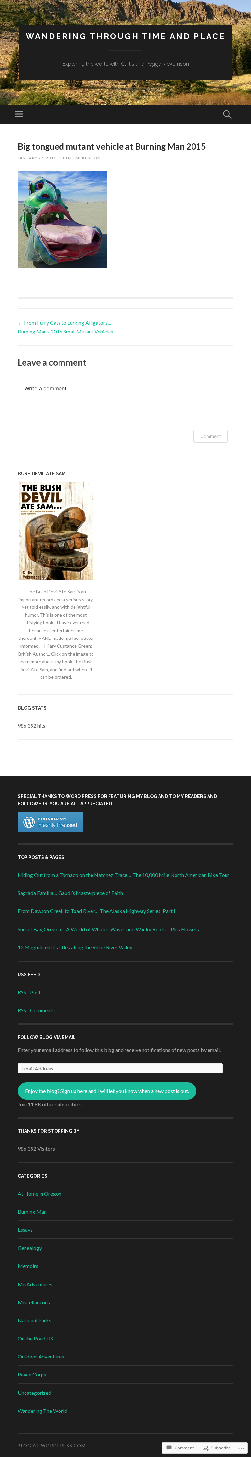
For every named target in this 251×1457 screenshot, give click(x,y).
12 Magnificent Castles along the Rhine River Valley (75, 947)
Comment (210, 436)
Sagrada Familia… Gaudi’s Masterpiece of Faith (70, 893)
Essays (25, 1229)
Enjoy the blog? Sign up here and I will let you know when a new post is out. (107, 1091)
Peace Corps (32, 1374)
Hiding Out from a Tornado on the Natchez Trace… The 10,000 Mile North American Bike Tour (123, 875)
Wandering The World (42, 1411)
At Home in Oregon (39, 1193)
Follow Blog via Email (47, 1037)
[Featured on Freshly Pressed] (50, 830)
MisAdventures (35, 1284)
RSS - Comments (36, 1010)
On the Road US (35, 1338)
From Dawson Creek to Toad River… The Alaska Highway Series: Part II (97, 911)
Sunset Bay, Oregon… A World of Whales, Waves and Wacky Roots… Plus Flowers (108, 929)
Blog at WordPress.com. (52, 1445)
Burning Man (32, 1211)
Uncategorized (34, 1393)
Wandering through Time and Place (126, 36)
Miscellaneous (34, 1302)
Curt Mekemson (82, 157)
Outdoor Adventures (41, 1356)
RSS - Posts (30, 992)
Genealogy (30, 1248)
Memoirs (28, 1266)
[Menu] (18, 114)
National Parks (34, 1320)
